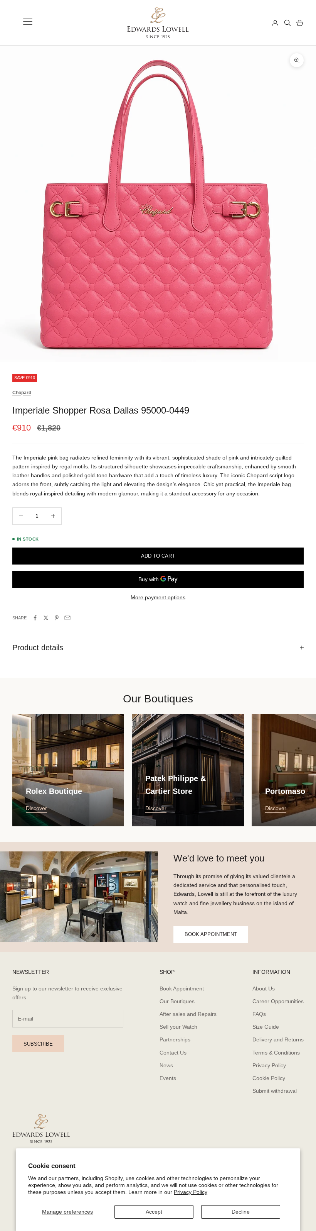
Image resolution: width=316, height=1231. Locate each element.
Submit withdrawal (274, 1091)
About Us (263, 988)
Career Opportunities (278, 1001)
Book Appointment (182, 988)
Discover (36, 808)
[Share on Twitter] (46, 618)
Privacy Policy (190, 1192)
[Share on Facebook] (35, 618)
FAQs (259, 1014)
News (166, 1065)
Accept (154, 1212)
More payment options (158, 597)
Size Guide (265, 1027)
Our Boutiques (177, 1001)
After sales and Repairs (188, 1014)
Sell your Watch (178, 1027)
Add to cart (158, 556)
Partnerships (175, 1039)
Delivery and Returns (278, 1039)
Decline (241, 1212)
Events (168, 1078)
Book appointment (211, 934)
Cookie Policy (268, 1078)
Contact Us (173, 1053)
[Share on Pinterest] (57, 618)
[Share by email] (67, 618)
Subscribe (38, 1044)
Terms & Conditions (276, 1053)
